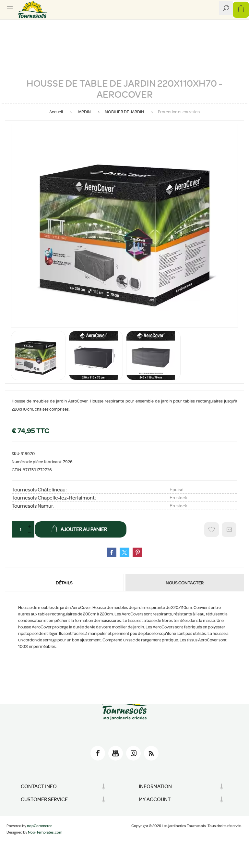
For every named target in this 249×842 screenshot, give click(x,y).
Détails (64, 582)
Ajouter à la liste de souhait (211, 529)
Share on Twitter (124, 552)
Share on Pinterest (137, 552)
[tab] (64, 582)
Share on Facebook (111, 552)
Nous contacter (185, 582)
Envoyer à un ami (229, 529)
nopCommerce (39, 825)
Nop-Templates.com (45, 832)
